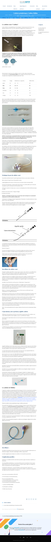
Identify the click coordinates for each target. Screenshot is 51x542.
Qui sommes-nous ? (44, 7)
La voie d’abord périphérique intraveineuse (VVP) (13, 505)
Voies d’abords (15, 7)
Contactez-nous (21, 509)
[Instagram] (27, 537)
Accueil (4, 6)
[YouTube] (24, 537)
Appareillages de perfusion (23, 7)
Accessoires (32, 6)
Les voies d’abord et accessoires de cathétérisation (42, 29)
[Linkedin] (30, 537)
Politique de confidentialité (34, 540)
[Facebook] (20, 537)
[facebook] (29, 499)
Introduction (9, 6)
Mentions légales (27, 540)
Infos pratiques (38, 7)
